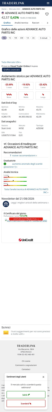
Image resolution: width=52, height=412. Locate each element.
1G (4, 38)
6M (21, 38)
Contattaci (26, 369)
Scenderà (26, 403)
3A (33, 38)
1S (10, 38)
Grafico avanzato (12, 69)
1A (28, 38)
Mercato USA (14, 9)
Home (4, 9)
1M (15, 38)
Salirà (26, 394)
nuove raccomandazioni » (23, 155)
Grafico (7, 22)
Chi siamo (26, 361)
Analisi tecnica (21, 22)
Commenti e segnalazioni (26, 365)
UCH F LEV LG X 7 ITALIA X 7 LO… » (26, 219)
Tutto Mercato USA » (11, 62)
